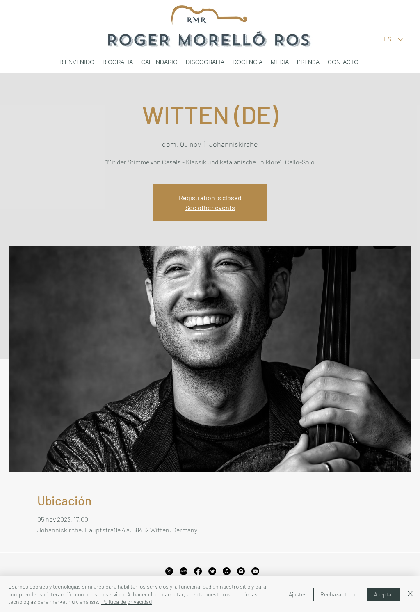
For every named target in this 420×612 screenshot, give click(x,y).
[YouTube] (255, 571)
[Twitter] (212, 571)
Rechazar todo (337, 594)
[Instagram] (169, 571)
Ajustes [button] (298, 594)
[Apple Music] (227, 571)
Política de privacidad (126, 601)
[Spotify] (241, 571)
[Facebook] (198, 571)
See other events (210, 207)
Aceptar (383, 594)
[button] (205, 62)
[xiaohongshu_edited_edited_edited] (183, 571)
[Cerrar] (410, 594)
